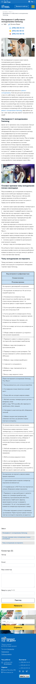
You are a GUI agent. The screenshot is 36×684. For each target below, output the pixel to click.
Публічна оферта (6, 654)
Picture (21, 572)
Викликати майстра (22, 6)
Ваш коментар (6, 569)
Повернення (5, 652)
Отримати (18, 627)
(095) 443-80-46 (18, 34)
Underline (7, 572)
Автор (3, 555)
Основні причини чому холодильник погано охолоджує (16, 538)
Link (19, 572)
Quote (14, 572)
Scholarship (10, 649)
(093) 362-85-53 (18, 31)
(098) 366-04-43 (18, 28)
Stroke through (10, 572)
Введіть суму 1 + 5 (7, 590)
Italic (5, 572)
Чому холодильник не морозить (12, 543)
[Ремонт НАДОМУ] (5, 6)
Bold (3, 572)
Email (3, 562)
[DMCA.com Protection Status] (24, 677)
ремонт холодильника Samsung (11, 110)
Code (16, 572)
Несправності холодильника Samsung (14, 533)
